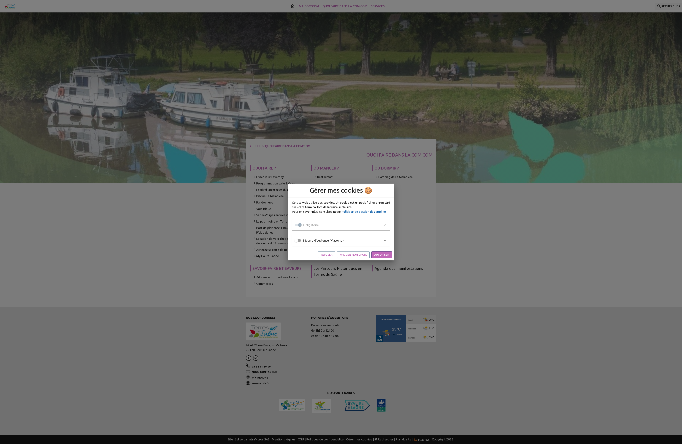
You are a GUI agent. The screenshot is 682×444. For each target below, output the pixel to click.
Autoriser (381, 254)
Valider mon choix (353, 254)
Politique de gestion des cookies (364, 211)
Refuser (326, 254)
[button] (341, 224)
